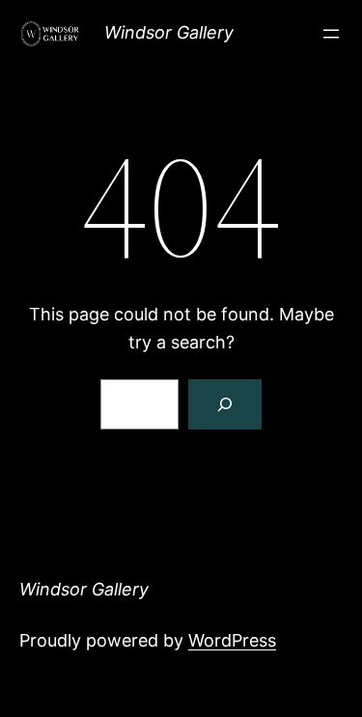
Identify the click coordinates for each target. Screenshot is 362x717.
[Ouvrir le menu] (331, 33)
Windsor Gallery (169, 32)
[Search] (225, 404)
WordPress (232, 640)
